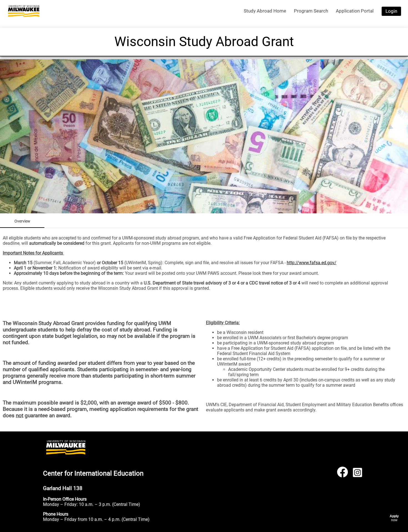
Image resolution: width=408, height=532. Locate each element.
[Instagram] (357, 474)
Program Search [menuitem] (311, 11)
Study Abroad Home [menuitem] (265, 11)
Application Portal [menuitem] (355, 11)
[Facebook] (342, 474)
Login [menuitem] (391, 11)
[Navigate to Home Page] (24, 11)
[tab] (22, 221)
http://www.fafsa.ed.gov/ (311, 262)
